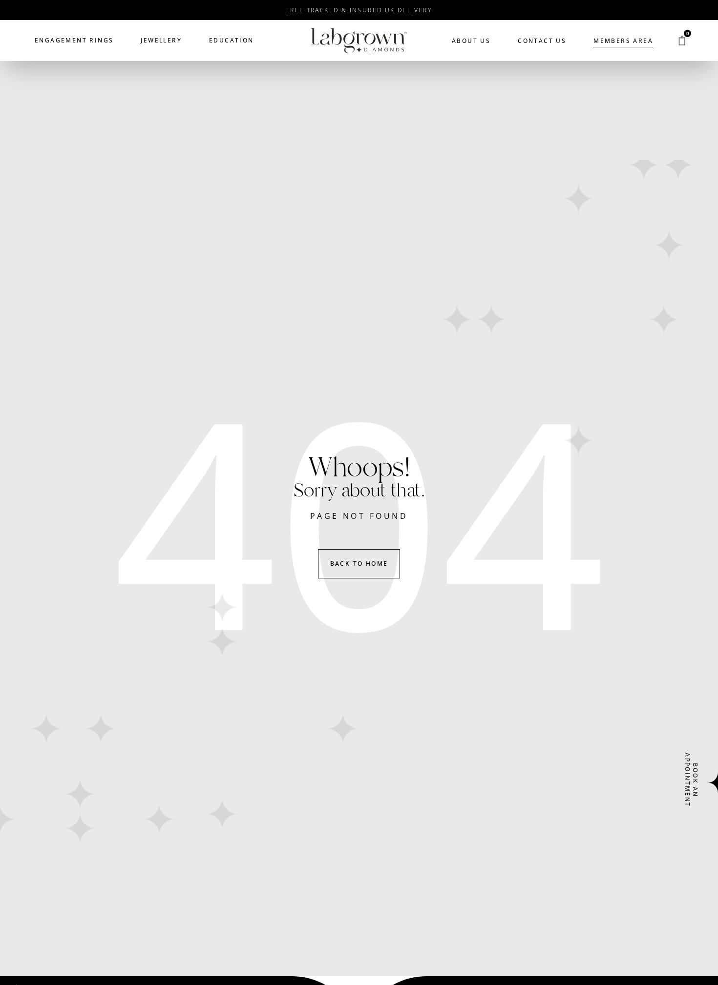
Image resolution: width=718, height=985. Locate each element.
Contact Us (542, 41)
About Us (471, 41)
